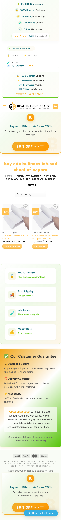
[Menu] (4, 106)
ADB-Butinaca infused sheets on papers (15, 237)
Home (9, 176)
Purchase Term (13, 463)
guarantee (17, 466)
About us (51, 461)
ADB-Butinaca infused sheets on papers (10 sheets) (45, 237)
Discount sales (28, 461)
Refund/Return (31, 463)
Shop (6, 461)
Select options (12, 246)
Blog (41, 461)
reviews (45, 463)
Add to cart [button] (40, 246)
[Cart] (55, 106)
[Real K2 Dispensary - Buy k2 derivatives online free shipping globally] (29, 106)
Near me (29, 466)
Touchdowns (43, 466)
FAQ (54, 463)
